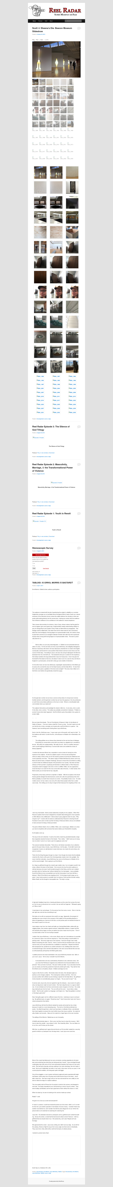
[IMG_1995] (56, 380)
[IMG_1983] (40, 373)
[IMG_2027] (40, 408)
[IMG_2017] (56, 400)
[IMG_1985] (72, 373)
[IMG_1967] (72, 283)
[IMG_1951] (40, 224)
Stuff (46, 21)
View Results (46, 568)
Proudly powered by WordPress (56, 1181)
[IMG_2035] (72, 412)
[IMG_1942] (40, 179)
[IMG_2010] (40, 396)
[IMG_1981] (56, 358)
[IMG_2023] (40, 404)
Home (34, 21)
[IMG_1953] (72, 224)
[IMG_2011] (56, 396)
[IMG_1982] (72, 358)
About (51, 21)
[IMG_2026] (72, 404)
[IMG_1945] (40, 194)
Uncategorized (40, 419)
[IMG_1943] (56, 179)
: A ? (52, 582)
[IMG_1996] (72, 380)
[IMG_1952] (56, 224)
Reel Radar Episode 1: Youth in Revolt (51, 513)
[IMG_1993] (40, 380)
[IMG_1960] (40, 268)
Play (33, 40)
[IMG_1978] (56, 343)
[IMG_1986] (40, 376)
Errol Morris (46, 1171)
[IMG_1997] (40, 384)
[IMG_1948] (40, 209)
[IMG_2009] (72, 392)
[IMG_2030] (72, 408)
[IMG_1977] (40, 343)
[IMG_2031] (40, 412)
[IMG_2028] (56, 408)
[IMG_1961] (56, 268)
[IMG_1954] (40, 238)
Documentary (40, 1171)
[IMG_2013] (72, 396)
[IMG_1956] (72, 238)
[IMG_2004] (56, 388)
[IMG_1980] (40, 358)
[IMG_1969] (56, 298)
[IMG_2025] (56, 404)
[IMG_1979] (72, 343)
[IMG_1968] (40, 298)
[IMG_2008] (56, 392)
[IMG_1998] (56, 384)
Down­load (51, 453)
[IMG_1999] (72, 384)
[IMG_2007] (40, 392)
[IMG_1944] (72, 179)
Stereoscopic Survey (42, 547)
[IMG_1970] (72, 298)
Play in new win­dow (42, 453)
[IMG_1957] (40, 253)
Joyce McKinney (54, 1171)
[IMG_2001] (40, 388)
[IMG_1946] (56, 194)
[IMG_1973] (72, 313)
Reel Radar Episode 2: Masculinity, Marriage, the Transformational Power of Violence (52, 467)
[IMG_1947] (72, 194)
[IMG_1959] (72, 253)
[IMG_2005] (72, 388)
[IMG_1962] (72, 268)
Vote (34, 568)
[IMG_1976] (72, 328)
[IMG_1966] (56, 283)
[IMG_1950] (72, 209)
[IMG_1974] (40, 328)
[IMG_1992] (72, 376)
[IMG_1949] (56, 209)
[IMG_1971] (40, 313)
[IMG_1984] (56, 373)
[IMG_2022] (72, 400)
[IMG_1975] (56, 328)
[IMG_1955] (56, 238)
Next (41, 40)
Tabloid (59, 1171)
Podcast (40, 21)
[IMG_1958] (56, 253)
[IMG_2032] (56, 412)
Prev (37, 40)
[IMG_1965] (40, 283)
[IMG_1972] (56, 313)
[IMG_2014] (40, 400)
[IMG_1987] (56, 376)
